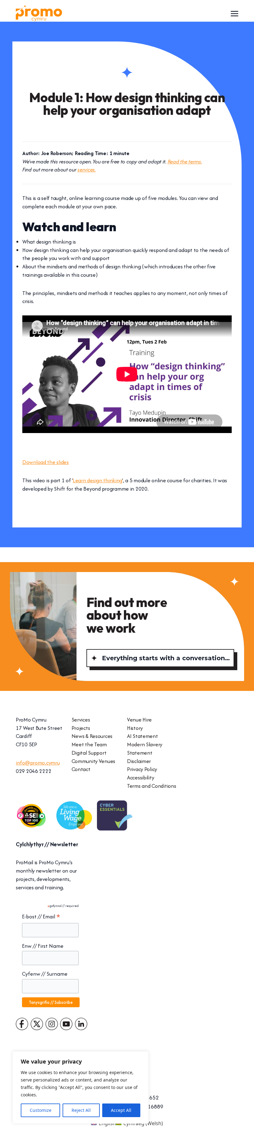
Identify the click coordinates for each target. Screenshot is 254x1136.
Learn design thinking (97, 480)
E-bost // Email (41, 916)
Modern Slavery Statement (144, 748)
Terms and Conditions (151, 786)
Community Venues (94, 761)
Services (81, 719)
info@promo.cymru (38, 762)
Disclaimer (139, 761)
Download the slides (45, 462)
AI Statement (142, 736)
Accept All (121, 1110)
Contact (81, 769)
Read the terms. (185, 161)
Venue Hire (139, 719)
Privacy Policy (142, 769)
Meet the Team (89, 744)
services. (86, 169)
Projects (81, 728)
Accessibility (140, 777)
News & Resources (92, 736)
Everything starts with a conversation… (166, 658)
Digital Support (89, 753)
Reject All (81, 1110)
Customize (40, 1110)
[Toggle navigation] (234, 13)
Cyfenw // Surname (45, 974)
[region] (80, 1087)
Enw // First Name (43, 946)
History (135, 728)
